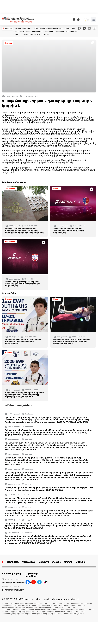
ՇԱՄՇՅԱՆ (13, 562)
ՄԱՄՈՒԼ (56, 562)
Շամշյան (29, 414)
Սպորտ (8, 43)
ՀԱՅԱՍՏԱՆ (28, 562)
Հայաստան (10, 188)
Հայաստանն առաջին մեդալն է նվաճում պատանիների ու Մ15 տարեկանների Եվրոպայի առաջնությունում (24, 395)
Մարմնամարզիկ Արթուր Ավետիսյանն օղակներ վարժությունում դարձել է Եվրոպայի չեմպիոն (71, 341)
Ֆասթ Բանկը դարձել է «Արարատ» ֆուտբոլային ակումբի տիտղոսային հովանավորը (22, 284)
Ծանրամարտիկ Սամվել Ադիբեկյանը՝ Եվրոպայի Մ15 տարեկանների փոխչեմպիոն (23, 341)
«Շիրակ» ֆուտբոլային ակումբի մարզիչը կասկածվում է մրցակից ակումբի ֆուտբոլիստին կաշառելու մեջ (24, 230)
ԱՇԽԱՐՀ (44, 562)
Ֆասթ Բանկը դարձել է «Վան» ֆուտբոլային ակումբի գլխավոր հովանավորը (68, 230)
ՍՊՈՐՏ (68, 562)
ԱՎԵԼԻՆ (80, 562)
